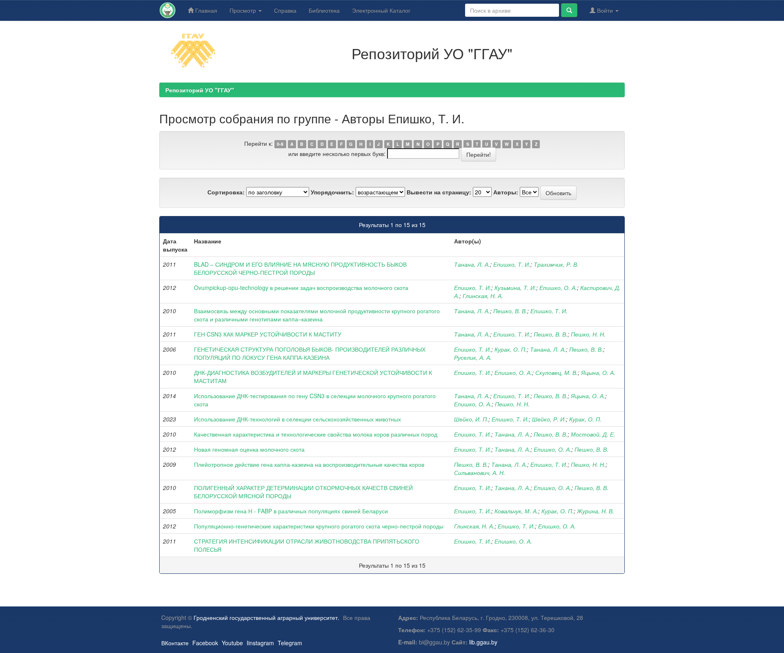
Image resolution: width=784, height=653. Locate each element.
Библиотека (324, 10)
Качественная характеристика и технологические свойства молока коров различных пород (315, 434)
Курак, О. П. (510, 349)
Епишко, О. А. (558, 287)
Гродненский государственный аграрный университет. (266, 617)
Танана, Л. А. (472, 264)
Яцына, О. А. (598, 372)
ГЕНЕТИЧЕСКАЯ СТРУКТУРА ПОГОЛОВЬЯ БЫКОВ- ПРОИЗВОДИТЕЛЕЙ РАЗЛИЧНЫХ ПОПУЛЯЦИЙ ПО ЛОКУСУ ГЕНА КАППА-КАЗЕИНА (309, 353)
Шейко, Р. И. (549, 419)
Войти (605, 10)
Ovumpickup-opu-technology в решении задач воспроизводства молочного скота (301, 287)
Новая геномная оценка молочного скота (249, 449)
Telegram (290, 643)
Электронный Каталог (381, 10)
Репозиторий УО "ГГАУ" (199, 90)
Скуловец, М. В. (556, 372)
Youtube (232, 643)
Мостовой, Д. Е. (593, 434)
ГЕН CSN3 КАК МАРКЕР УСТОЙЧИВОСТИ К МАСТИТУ (267, 334)
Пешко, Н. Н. (588, 334)
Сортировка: (226, 192)
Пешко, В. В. (510, 311)
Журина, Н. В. (595, 511)
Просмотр (243, 10)
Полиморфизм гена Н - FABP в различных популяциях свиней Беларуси (291, 511)
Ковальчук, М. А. (516, 511)
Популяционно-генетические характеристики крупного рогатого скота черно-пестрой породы (318, 526)
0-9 (280, 144)
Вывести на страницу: (439, 192)
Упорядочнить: (332, 192)
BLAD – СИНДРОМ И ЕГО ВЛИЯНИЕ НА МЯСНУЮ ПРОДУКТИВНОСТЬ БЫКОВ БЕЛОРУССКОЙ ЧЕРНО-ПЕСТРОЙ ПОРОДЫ (300, 268)
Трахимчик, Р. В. (556, 264)
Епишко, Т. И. (511, 264)
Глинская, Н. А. (483, 296)
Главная (205, 10)
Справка (285, 10)
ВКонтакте (175, 643)
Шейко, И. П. (471, 419)
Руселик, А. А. (473, 357)
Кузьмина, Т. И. (515, 287)
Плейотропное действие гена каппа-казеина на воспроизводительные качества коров (309, 464)
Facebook (205, 643)
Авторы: (505, 192)
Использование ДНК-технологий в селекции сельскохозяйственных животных (297, 419)
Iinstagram (260, 643)
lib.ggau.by (483, 642)
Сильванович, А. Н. (479, 472)
